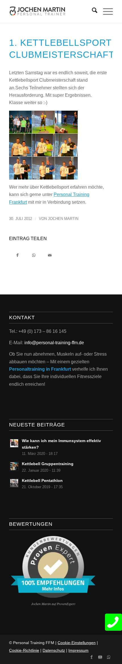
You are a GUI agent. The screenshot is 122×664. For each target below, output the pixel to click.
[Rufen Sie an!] (113, 622)
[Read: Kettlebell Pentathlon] (14, 483)
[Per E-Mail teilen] (50, 255)
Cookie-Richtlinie (24, 650)
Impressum (78, 650)
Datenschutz (54, 650)
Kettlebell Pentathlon (42, 481)
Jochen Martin (63, 218)
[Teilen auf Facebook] (17, 255)
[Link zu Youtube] (100, 657)
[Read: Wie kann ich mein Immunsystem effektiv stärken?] (14, 443)
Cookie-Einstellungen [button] (77, 642)
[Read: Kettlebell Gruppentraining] (14, 466)
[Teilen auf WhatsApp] (33, 255)
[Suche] (91, 11)
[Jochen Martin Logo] (50, 11)
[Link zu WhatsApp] (108, 657)
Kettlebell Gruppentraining (47, 464)
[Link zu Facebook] (91, 657)
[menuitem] (91, 11)
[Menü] (105, 11)
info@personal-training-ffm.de (54, 342)
